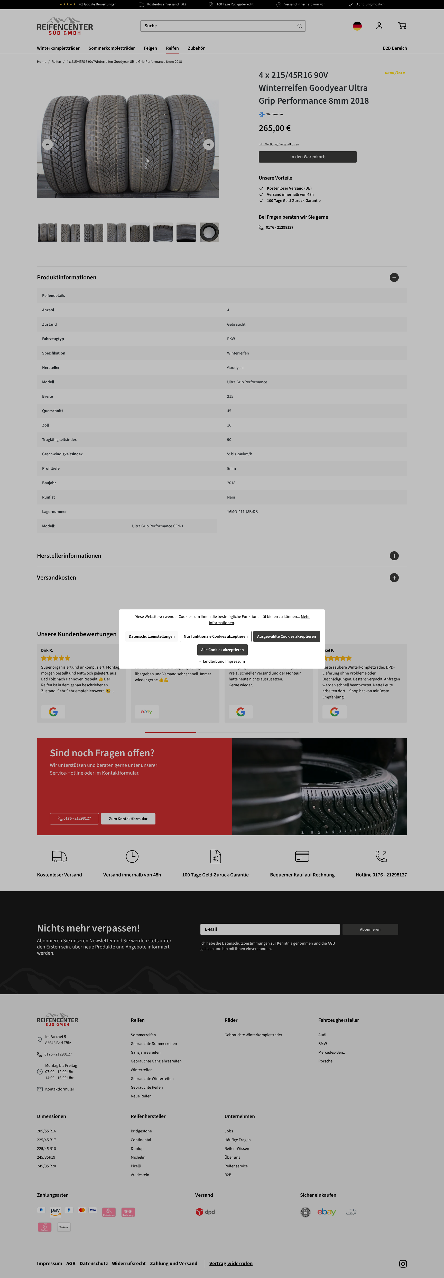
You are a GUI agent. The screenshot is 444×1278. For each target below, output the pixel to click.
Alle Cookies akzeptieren (222, 650)
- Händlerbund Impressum (222, 661)
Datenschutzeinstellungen (152, 636)
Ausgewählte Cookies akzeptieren (286, 636)
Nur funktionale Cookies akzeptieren (216, 636)
